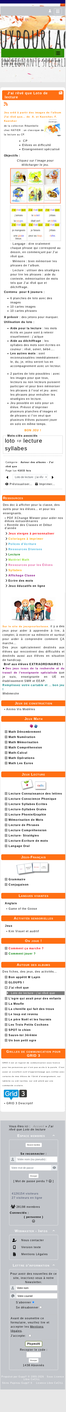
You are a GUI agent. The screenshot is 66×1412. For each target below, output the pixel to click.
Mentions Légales (34, 1254)
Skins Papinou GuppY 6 (18, 1383)
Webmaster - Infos (35, 1231)
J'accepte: (20, 1335)
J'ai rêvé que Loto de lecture (26, 95)
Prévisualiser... (21, 484)
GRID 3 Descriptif (19, 1103)
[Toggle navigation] (58, 53)
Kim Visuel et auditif (24, 931)
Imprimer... (46, 484)
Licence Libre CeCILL (49, 1383)
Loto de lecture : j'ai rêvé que (33, 993)
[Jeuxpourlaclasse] (33, 20)
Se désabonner (27, 1307)
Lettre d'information (34, 1265)
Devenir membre (33, 1145)
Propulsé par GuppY (14, 1376)
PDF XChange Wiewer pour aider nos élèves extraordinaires (34, 519)
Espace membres (36, 1136)
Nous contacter (32, 1240)
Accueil (31, 60)
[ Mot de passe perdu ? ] (33, 1181)
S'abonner (23, 1302)
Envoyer (33, 1176)
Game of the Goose (23, 908)
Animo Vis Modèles (20, 709)
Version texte (30, 1247)
